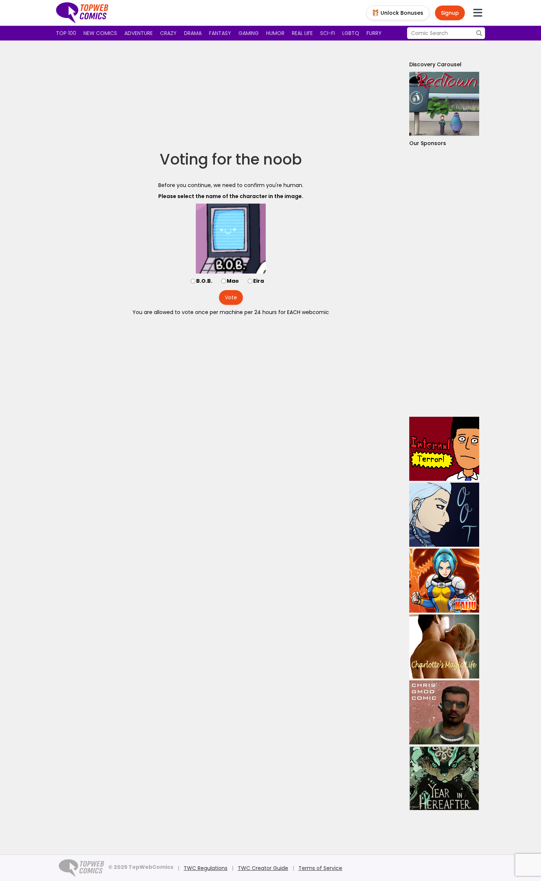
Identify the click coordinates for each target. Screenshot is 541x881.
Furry (374, 33)
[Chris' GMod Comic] (444, 712)
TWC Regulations (205, 868)
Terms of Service (320, 868)
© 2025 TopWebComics (140, 867)
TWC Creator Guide (263, 868)
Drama (193, 33)
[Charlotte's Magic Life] (444, 646)
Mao (233, 281)
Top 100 (66, 33)
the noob (269, 159)
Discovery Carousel (435, 64)
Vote (231, 297)
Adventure (138, 33)
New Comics (100, 33)
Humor (275, 33)
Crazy (168, 33)
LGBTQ (350, 33)
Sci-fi (327, 33)
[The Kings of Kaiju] (444, 581)
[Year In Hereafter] (444, 778)
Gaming (248, 33)
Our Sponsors (427, 143)
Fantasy (220, 33)
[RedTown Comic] (444, 104)
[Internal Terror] (444, 449)
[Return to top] (82, 13)
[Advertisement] (231, 95)
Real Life (302, 33)
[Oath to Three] (444, 515)
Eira (258, 281)
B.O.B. (204, 281)
